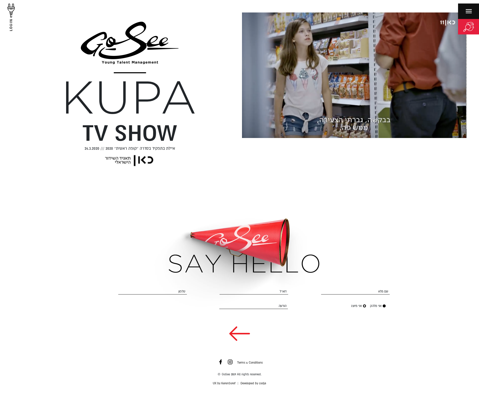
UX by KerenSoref (224, 383)
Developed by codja (253, 383)
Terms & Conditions (250, 362)
